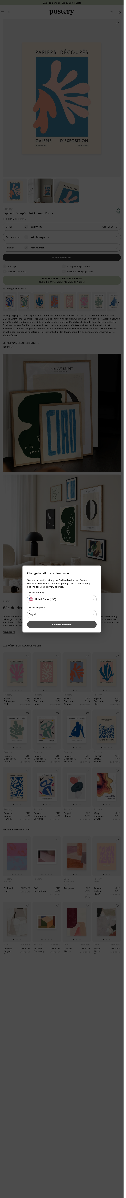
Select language (37, 607)
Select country (36, 592)
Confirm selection (62, 624)
